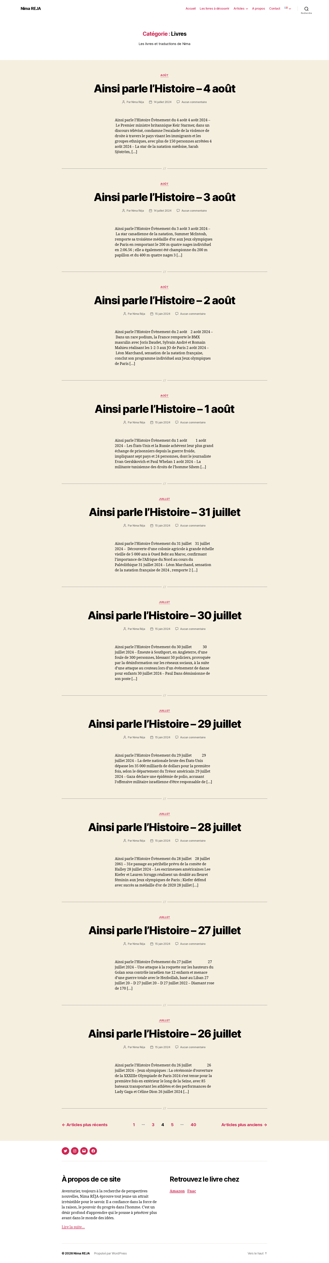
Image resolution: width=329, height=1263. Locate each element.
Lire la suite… (73, 1227)
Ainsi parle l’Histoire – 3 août (164, 197)
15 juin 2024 (162, 313)
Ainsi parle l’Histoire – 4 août (164, 88)
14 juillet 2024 (163, 102)
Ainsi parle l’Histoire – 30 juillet (164, 615)
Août (164, 75)
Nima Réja (137, 102)
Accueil (191, 8)
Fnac (191, 1191)
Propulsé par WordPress (110, 1253)
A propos (258, 8)
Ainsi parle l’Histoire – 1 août (164, 408)
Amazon (177, 1191)
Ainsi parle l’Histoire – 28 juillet (164, 827)
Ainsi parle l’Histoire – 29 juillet (164, 723)
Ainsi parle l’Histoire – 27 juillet (164, 930)
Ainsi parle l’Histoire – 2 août (164, 300)
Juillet (164, 499)
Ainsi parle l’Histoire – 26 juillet (164, 1033)
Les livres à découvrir (214, 8)
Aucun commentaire (194, 102)
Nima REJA (31, 9)
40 (193, 1124)
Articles (239, 8)
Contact (274, 8)
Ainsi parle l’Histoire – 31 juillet (164, 512)
